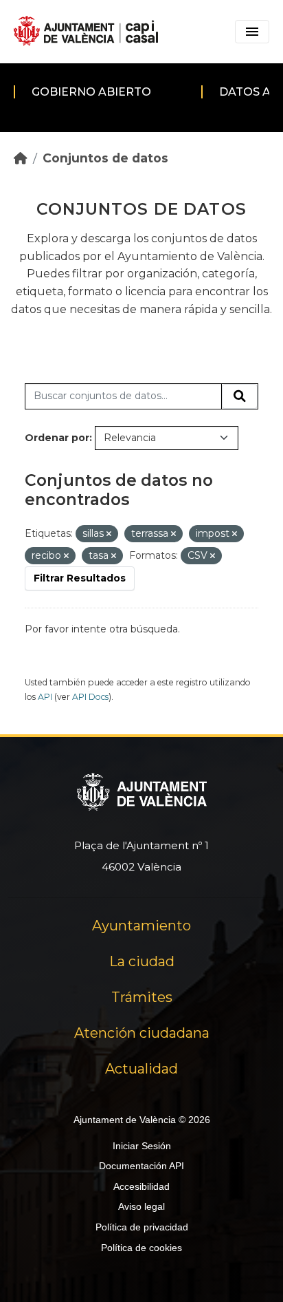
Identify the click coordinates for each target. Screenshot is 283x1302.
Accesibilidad (141, 1186)
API (45, 697)
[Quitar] (108, 534)
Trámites (141, 997)
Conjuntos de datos (105, 158)
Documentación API (141, 1165)
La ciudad (141, 961)
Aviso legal (141, 1206)
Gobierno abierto (91, 91)
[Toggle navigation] (252, 31)
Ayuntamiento (141, 925)
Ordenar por (57, 437)
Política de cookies (141, 1247)
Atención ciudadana (142, 1033)
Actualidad (141, 1068)
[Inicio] (20, 158)
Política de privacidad (141, 1226)
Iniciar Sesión (142, 1145)
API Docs (90, 697)
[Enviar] (240, 396)
